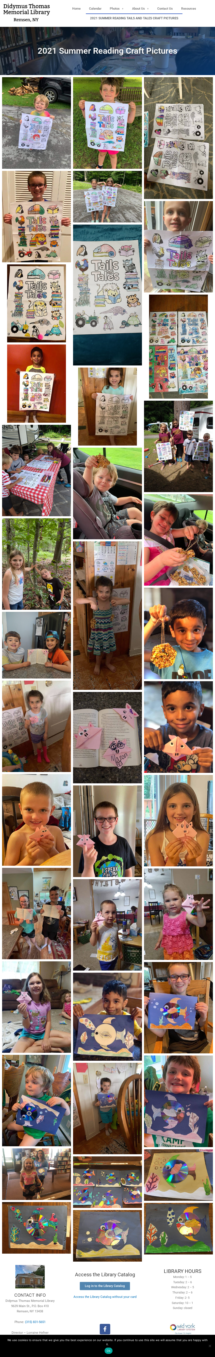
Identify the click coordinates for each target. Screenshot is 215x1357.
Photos (115, 8)
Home (76, 8)
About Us (138, 8)
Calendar (95, 8)
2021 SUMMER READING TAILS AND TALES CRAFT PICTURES (134, 18)
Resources (188, 8)
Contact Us (165, 8)
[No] (210, 1346)
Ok (108, 1350)
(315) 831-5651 (35, 1322)
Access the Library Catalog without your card (104, 1297)
